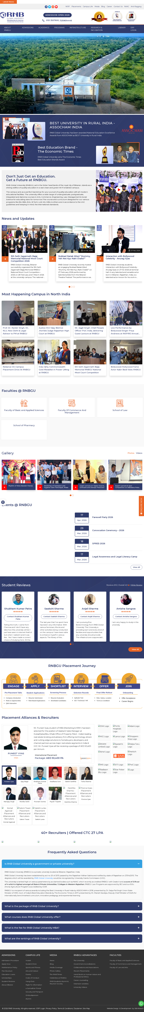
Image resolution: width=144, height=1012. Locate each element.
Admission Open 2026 (57, 15)
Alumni (28, 999)
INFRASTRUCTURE (78, 27)
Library (122, 27)
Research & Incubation (97, 28)
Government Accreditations (84, 964)
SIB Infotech (139, 1008)
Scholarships (7, 978)
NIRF (68, 7)
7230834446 (66, 21)
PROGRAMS (59, 27)
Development (126, 1008)
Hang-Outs (30, 981)
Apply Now (6, 964)
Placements (76, 7)
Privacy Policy (51, 1009)
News (52, 960)
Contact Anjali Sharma (54, 616)
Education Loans (8, 974)
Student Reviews (8, 981)
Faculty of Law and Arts (119, 967)
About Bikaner (7, 985)
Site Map (86, 1009)
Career (109, 7)
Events (28, 974)
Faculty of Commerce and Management (125, 964)
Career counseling (81, 980)
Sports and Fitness (33, 967)
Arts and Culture (32, 971)
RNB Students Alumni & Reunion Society (59, 982)
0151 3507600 (52, 20)
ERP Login (133, 28)
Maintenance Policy (9, 967)
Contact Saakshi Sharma (18, 616)
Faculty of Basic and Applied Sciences (124, 960)
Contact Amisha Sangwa (90, 616)
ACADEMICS (43, 27)
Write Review (136, 585)
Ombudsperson (32, 995)
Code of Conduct (32, 978)
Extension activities (81, 984)
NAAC (126, 7)
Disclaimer (78, 1009)
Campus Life (88, 7)
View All (136, 567)
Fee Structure (7, 971)
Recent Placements (81, 971)
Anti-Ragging (136, 7)
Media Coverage (56, 967)
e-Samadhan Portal (33, 988)
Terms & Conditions (65, 1009)
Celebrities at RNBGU (58, 978)
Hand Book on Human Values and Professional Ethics (87, 975)
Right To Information (34, 985)
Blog (103, 7)
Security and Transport (34, 992)
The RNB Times (56, 974)
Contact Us (118, 7)
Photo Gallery (55, 971)
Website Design (112, 1008)
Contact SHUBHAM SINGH (126, 616)
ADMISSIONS (28, 27)
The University (79, 960)
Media (97, 7)
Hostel (28, 960)
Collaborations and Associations (86, 967)
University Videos (80, 987)
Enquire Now (141, 505)
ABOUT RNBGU (7, 28)
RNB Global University (43, 878)
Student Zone (31, 964)
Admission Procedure (10, 960)
